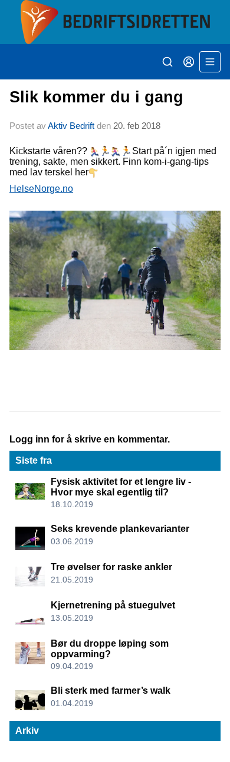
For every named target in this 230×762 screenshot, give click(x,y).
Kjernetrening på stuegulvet (113, 605)
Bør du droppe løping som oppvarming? (110, 648)
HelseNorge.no (41, 189)
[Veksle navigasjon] (210, 61)
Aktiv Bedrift (71, 126)
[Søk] (167, 61)
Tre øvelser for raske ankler (111, 567)
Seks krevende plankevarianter (120, 529)
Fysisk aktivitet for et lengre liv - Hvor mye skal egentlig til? (121, 487)
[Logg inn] (188, 61)
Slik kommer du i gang (96, 97)
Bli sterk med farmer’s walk (110, 691)
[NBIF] (115, 22)
